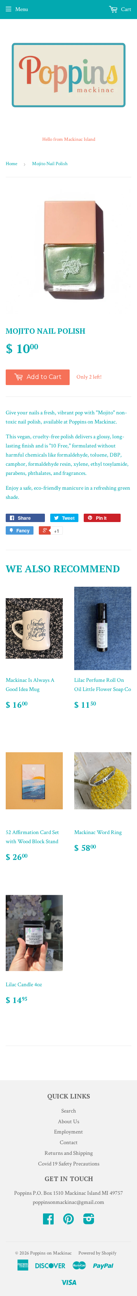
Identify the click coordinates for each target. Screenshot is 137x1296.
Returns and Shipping (69, 1153)
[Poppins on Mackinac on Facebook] (48, 1221)
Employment (68, 1131)
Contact (69, 1142)
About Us (68, 1121)
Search (68, 1110)
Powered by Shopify (97, 1253)
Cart (125, 9)
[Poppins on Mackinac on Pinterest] (68, 1221)
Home (11, 164)
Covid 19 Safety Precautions (68, 1163)
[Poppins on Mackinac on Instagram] (89, 1221)
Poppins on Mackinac (51, 1253)
